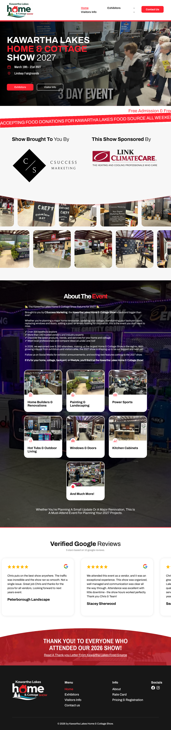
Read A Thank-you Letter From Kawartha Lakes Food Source (85, 655)
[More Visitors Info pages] (134, 12)
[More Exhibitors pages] (134, 8)
